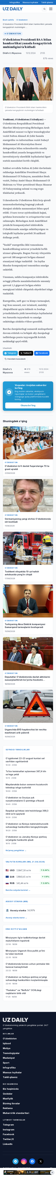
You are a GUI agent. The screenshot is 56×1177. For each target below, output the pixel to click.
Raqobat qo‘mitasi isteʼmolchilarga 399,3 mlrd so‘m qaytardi (27, 812)
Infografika (15, 2)
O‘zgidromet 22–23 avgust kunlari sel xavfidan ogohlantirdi (25, 760)
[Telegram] (16, 1161)
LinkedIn (7, 1144)
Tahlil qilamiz (47, 2)
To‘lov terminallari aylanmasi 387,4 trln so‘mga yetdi (26, 773)
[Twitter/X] (41, 1161)
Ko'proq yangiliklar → (16, 850)
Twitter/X (27, 353)
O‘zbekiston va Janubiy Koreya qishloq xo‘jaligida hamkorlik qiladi (26, 838)
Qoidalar (8, 1093)
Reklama (8, 1108)
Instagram (8, 1129)
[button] (44, 8)
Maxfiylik (8, 1098)
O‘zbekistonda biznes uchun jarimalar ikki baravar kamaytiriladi (28, 965)
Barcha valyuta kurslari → (18, 890)
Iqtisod (7, 1043)
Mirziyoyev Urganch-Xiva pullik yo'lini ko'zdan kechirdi (25, 952)
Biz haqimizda (11, 1088)
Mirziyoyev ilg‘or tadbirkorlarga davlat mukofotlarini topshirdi (25, 939)
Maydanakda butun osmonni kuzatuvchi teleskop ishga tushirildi (27, 786)
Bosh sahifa (8, 20)
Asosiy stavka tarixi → (16, 917)
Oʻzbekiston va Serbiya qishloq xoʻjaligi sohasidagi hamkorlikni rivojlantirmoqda (27, 978)
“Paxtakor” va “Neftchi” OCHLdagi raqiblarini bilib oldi (23, 991)
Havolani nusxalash (16, 359)
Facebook (43, 353)
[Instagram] (24, 1161)
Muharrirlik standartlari (16, 1113)
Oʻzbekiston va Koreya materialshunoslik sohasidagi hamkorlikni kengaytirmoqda (27, 825)
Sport (6, 1062)
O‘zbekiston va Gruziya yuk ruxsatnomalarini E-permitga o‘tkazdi (25, 799)
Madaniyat (9, 1057)
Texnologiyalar (11, 1053)
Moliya (6, 1048)
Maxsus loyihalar (30, 2)
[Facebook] (32, 1161)
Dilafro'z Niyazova (12, 53)
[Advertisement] (28, 1172)
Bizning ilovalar (11, 1103)
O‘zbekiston (22, 20)
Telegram (11, 353)
